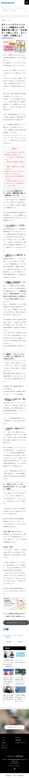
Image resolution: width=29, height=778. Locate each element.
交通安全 (3, 20)
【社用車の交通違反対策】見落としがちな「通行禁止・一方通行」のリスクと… (20, 698)
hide (16, 148)
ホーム (3, 737)
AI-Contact (7, 635)
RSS (14, 768)
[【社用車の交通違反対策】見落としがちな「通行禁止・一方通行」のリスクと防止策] (20, 689)
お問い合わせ (4, 747)
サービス (3, 740)
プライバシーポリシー (14, 765)
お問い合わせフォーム (14, 727)
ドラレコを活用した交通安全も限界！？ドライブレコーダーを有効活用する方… (20, 681)
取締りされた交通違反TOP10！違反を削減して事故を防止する (8, 698)
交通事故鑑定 (18, 740)
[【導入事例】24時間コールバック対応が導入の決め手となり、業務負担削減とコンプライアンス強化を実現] (8, 654)
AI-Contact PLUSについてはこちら (16, 622)
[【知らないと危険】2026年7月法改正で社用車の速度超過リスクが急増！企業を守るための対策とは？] (8, 672)
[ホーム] (2, 6)
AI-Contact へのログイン (20, 742)
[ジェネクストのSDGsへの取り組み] (20, 654)
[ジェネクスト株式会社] (8, 3)
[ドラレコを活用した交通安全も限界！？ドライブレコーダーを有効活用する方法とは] (20, 672)
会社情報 (3, 742)
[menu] (26, 2)
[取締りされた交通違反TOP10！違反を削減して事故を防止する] (8, 689)
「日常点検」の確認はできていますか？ (15, 181)
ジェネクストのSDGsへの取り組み (20, 661)
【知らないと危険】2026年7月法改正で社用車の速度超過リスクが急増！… (8, 681)
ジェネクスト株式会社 (14, 756)
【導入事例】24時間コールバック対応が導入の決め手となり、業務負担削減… (8, 663)
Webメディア (4, 745)
